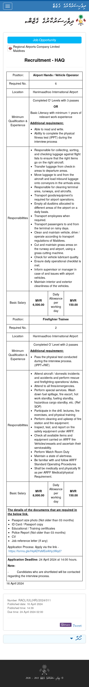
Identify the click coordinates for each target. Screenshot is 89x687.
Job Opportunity (44, 39)
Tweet (77, 626)
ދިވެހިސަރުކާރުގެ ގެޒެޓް (69, 6)
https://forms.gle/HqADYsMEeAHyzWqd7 (35, 551)
